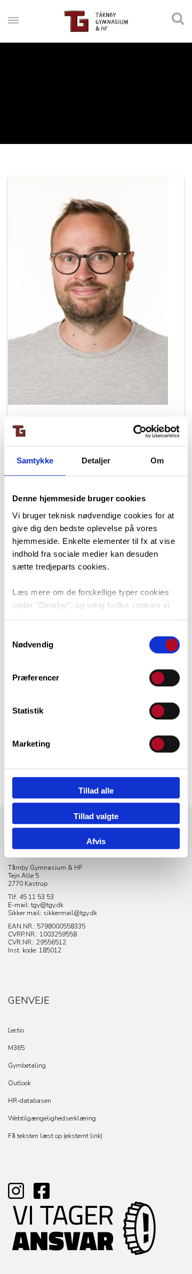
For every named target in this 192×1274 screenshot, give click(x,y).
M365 (16, 1048)
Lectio (16, 1030)
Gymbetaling (27, 1065)
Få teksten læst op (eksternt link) (55, 1136)
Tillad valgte (96, 816)
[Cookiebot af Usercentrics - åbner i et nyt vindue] (135, 431)
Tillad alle (96, 790)
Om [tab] (157, 460)
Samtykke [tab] (35, 460)
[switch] (164, 677)
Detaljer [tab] (96, 460)
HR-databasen (29, 1100)
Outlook (19, 1083)
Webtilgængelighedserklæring (52, 1118)
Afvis (96, 841)
